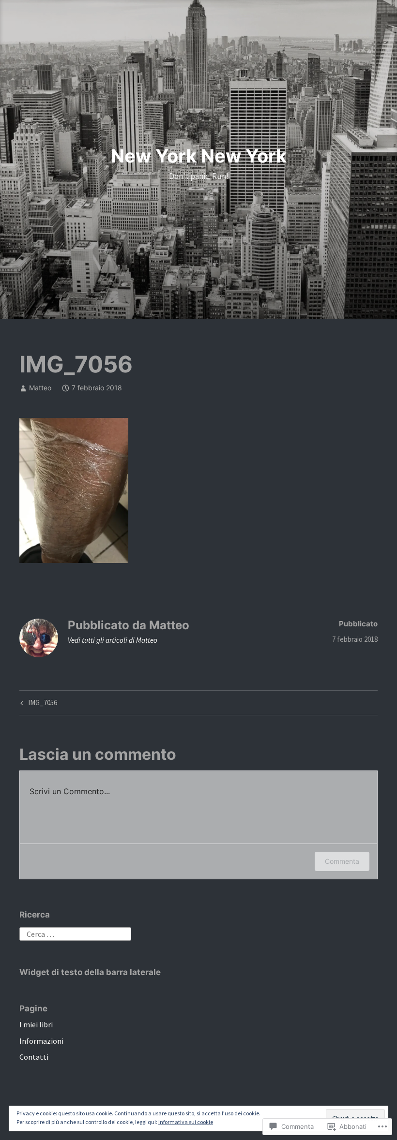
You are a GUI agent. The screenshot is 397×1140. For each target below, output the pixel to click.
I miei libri (36, 1024)
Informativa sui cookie (185, 1121)
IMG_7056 (37, 704)
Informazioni (41, 1041)
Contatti (33, 1057)
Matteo (40, 388)
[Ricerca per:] (75, 933)
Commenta (342, 861)
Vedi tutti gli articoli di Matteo (112, 640)
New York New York (199, 156)
